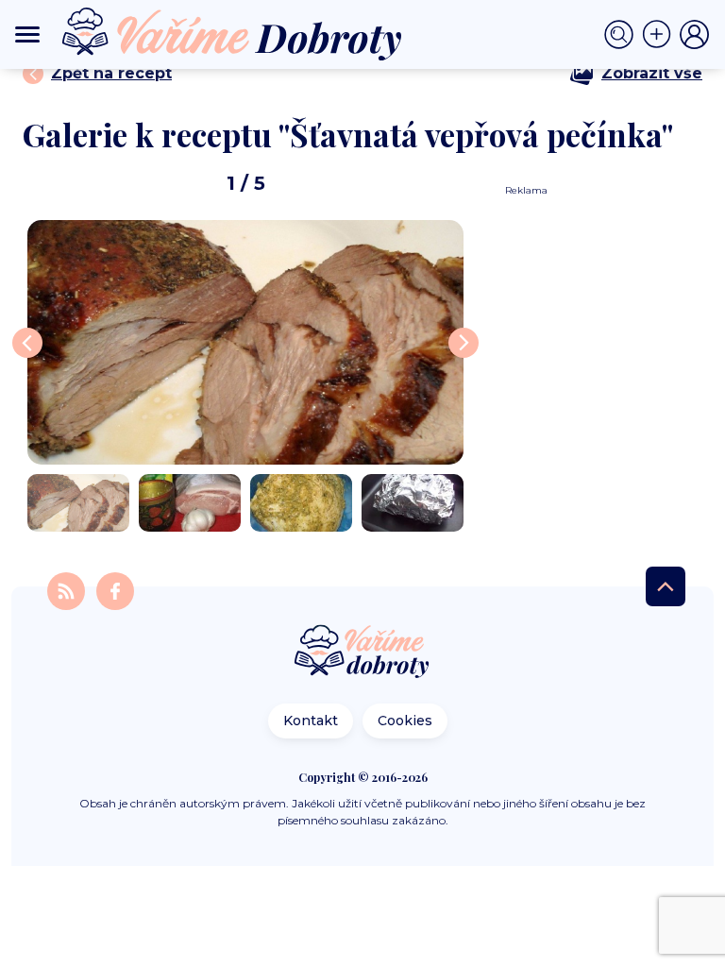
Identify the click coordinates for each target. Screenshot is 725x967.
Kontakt (310, 720)
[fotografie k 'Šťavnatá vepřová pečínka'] (245, 343)
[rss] (68, 590)
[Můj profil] (695, 35)
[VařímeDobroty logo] (231, 34)
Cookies (405, 720)
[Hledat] (623, 35)
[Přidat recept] (661, 35)
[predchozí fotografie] (27, 343)
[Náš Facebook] (115, 590)
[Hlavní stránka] (362, 653)
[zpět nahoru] (665, 586)
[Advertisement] (596, 268)
